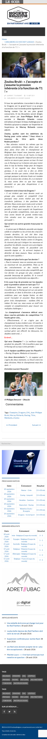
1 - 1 (41, 540)
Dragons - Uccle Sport (26, 515)
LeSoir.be (38, 727)
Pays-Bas (6, 680)
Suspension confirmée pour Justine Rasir (23, 639)
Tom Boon (7, 683)
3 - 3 (41, 535)
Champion (13, 412)
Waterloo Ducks (20, 683)
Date (9, 486)
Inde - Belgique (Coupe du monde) (24, 535)
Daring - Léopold (26, 495)
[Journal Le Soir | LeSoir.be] (12, 2)
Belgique (6, 676)
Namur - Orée (26, 490)
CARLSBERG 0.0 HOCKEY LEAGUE (19, 42)
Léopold (31, 676)
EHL (28, 412)
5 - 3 (41, 550)
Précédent (12, 425)
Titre (33, 415)
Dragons (22, 412)
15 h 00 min (40, 490)
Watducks (8, 418)
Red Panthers (36, 680)
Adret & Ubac (20, 735)
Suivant (35, 425)
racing (27, 415)
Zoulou (16, 418)
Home (4, 39)
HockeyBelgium (16, 727)
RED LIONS (24, 680)
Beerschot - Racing (26, 505)
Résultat (40, 486)
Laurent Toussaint (14, 95)
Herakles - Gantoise (26, 500)
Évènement (26, 486)
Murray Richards (17, 415)
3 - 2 (41, 560)
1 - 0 (41, 555)
